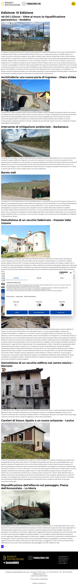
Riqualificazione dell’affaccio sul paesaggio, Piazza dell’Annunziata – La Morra (34, 487)
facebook (62, 557)
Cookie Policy (44, 579)
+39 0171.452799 (67, 572)
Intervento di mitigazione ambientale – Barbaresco (34, 126)
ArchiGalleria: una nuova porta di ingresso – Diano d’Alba (38, 77)
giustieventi (42, 583)
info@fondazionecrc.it (39, 574)
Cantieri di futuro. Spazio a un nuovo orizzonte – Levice (37, 420)
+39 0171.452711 (53, 572)
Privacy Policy (34, 579)
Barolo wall (8, 172)
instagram (62, 559)
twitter (61, 561)
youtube (62, 563)
